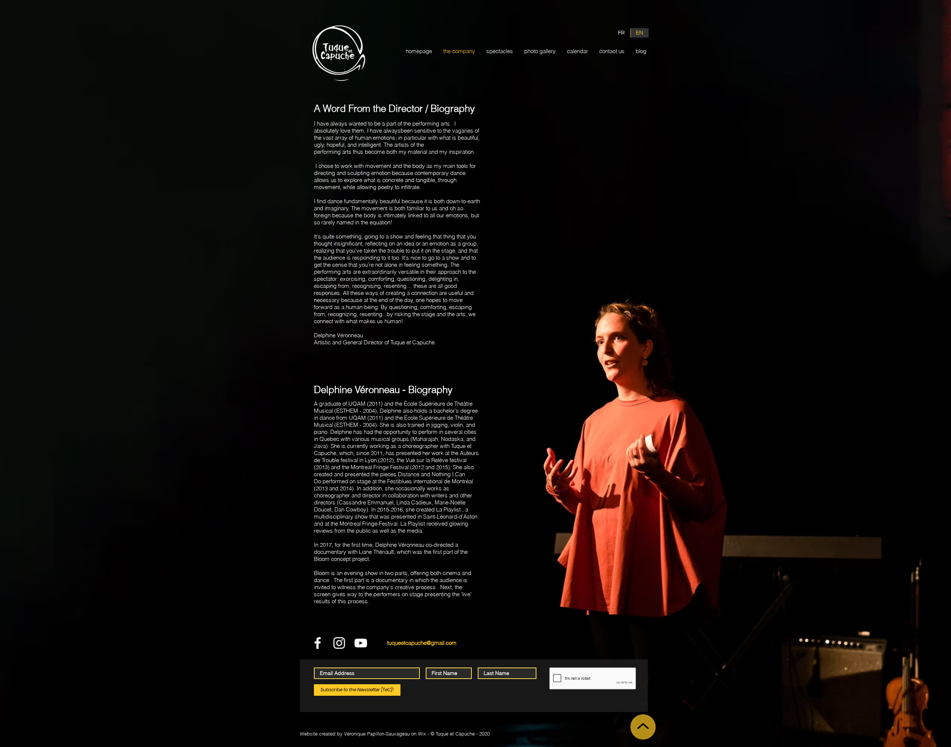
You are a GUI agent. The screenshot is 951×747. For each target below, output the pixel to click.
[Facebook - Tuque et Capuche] (317, 643)
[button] (500, 51)
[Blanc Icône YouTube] (361, 643)
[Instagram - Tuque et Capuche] (339, 643)
